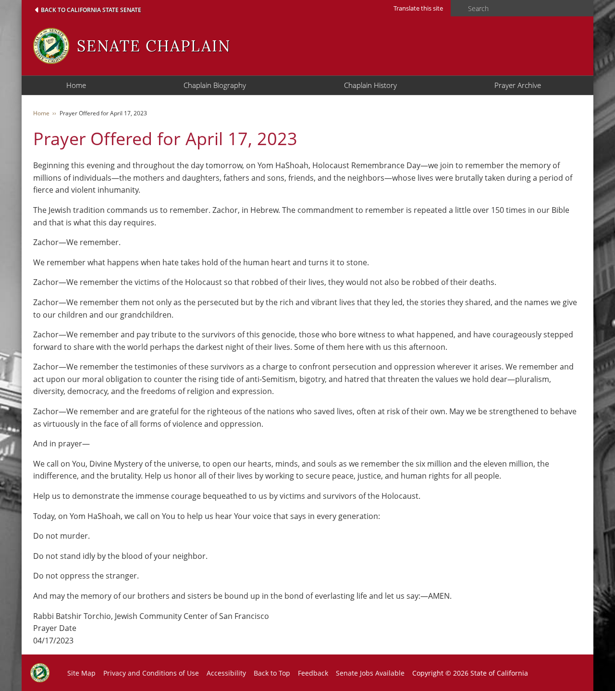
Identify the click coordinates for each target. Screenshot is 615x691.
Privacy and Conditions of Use (151, 673)
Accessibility (226, 673)
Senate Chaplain (154, 46)
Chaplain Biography (215, 85)
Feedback (313, 673)
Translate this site (418, 8)
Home (76, 85)
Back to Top (272, 673)
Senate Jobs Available (370, 673)
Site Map (81, 673)
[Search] (456, 8)
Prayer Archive (517, 85)
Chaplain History (370, 85)
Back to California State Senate (91, 10)
